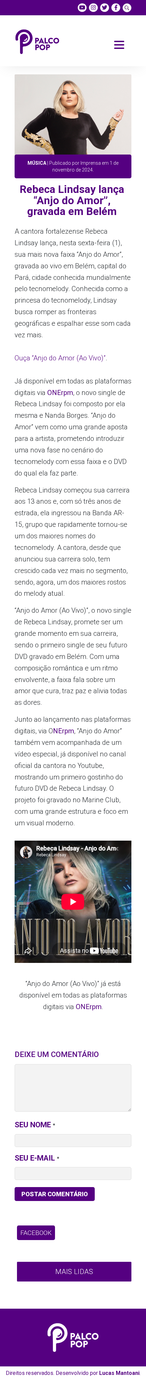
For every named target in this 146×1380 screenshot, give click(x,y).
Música (37, 163)
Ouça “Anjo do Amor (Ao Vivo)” (60, 358)
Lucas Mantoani (119, 1373)
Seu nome (33, 1124)
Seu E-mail (35, 1157)
